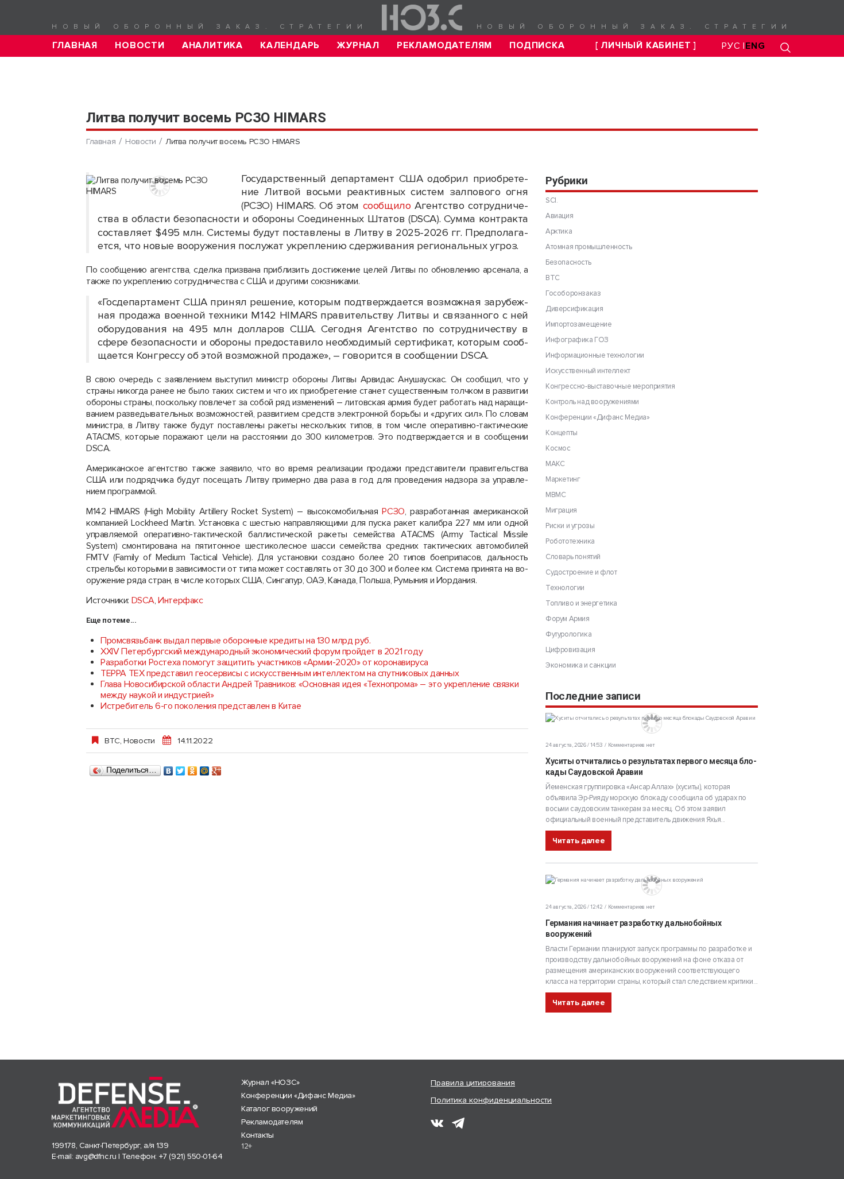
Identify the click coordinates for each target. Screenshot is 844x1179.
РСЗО (393, 511)
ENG (755, 46)
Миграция (561, 510)
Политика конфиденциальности (491, 1100)
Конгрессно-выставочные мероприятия (610, 386)
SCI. (551, 200)
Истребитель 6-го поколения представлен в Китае (200, 706)
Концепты (561, 432)
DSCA (142, 600)
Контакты (257, 1135)
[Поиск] (785, 47)
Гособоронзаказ (573, 293)
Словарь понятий (573, 556)
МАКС (554, 463)
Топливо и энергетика (581, 603)
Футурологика (568, 634)
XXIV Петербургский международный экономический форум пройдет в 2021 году (261, 651)
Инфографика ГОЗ (577, 339)
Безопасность (568, 262)
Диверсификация (574, 308)
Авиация (559, 215)
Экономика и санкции (580, 665)
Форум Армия (567, 618)
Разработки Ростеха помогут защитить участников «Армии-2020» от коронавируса (264, 662)
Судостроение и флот (581, 572)
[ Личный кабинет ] (645, 45)
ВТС (112, 740)
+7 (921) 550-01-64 (191, 1156)
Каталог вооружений (279, 1109)
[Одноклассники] (193, 768)
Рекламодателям (444, 45)
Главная (75, 45)
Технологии (564, 587)
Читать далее (578, 841)
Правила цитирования (473, 1083)
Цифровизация (570, 649)
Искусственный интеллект (587, 370)
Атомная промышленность (588, 246)
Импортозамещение (578, 324)
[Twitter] (181, 768)
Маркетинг (562, 479)
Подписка (536, 45)
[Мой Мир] (205, 768)
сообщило (387, 205)
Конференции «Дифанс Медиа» (597, 417)
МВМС (555, 494)
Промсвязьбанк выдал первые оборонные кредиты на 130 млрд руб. (235, 640)
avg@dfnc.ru (96, 1156)
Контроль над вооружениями (592, 401)
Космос (558, 448)
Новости (140, 45)
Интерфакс (180, 600)
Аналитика (212, 45)
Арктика (558, 231)
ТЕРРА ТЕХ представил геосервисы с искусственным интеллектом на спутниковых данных (279, 673)
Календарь (290, 45)
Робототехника (570, 541)
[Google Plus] (217, 768)
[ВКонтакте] (168, 768)
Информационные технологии (594, 355)
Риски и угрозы (569, 525)
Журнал (358, 45)
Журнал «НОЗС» (270, 1082)
